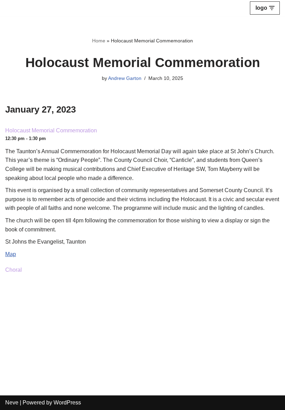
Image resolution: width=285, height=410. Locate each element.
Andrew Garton (124, 78)
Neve (11, 402)
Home (98, 40)
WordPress (67, 402)
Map (10, 254)
